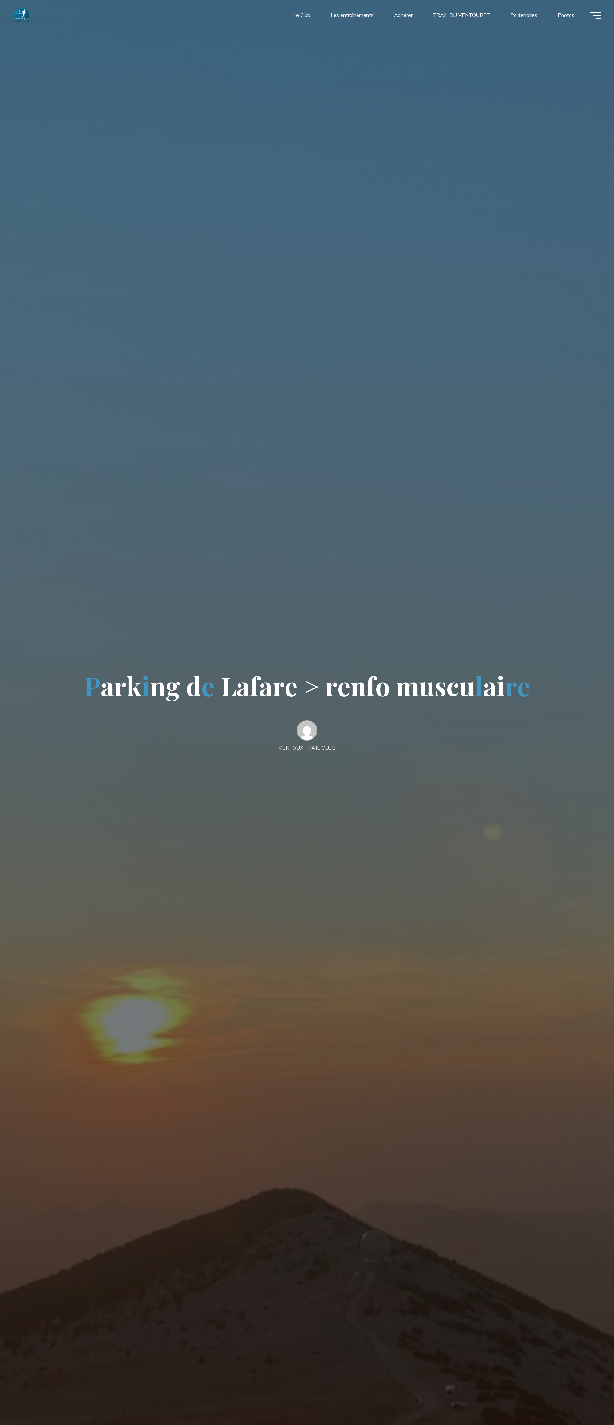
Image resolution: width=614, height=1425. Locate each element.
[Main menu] (595, 15)
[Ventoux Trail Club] (22, 15)
